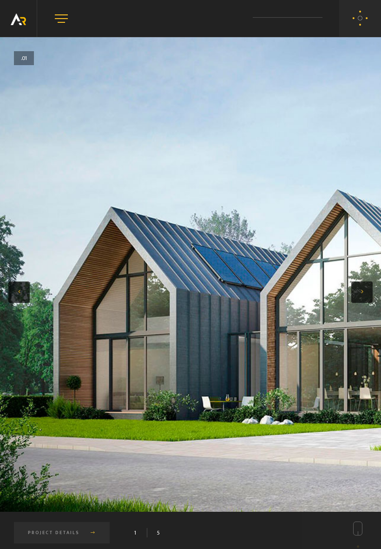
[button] (19, 292)
